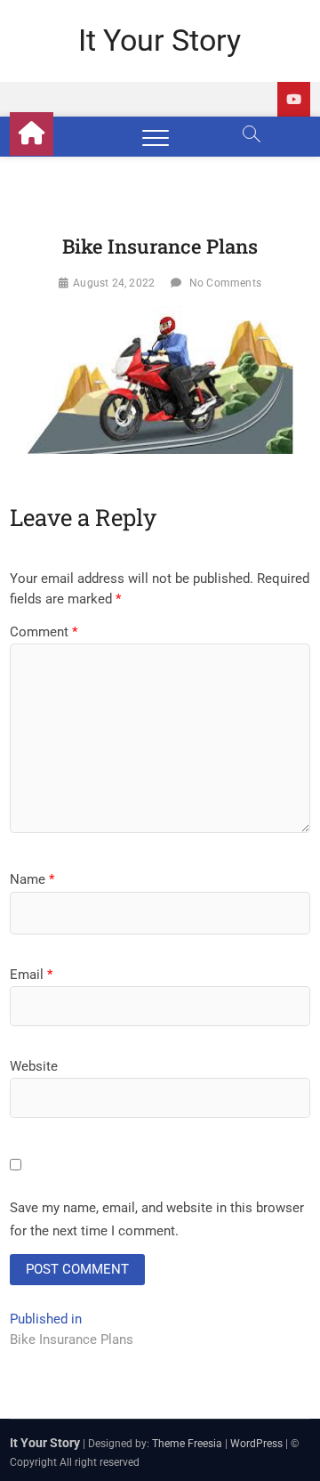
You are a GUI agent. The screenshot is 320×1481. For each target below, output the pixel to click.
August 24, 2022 (114, 283)
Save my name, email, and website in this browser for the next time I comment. (157, 1219)
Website (34, 1066)
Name (32, 879)
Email (31, 975)
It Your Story (159, 40)
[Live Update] (293, 99)
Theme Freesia (187, 1443)
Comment (43, 632)
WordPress (256, 1443)
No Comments (225, 283)
